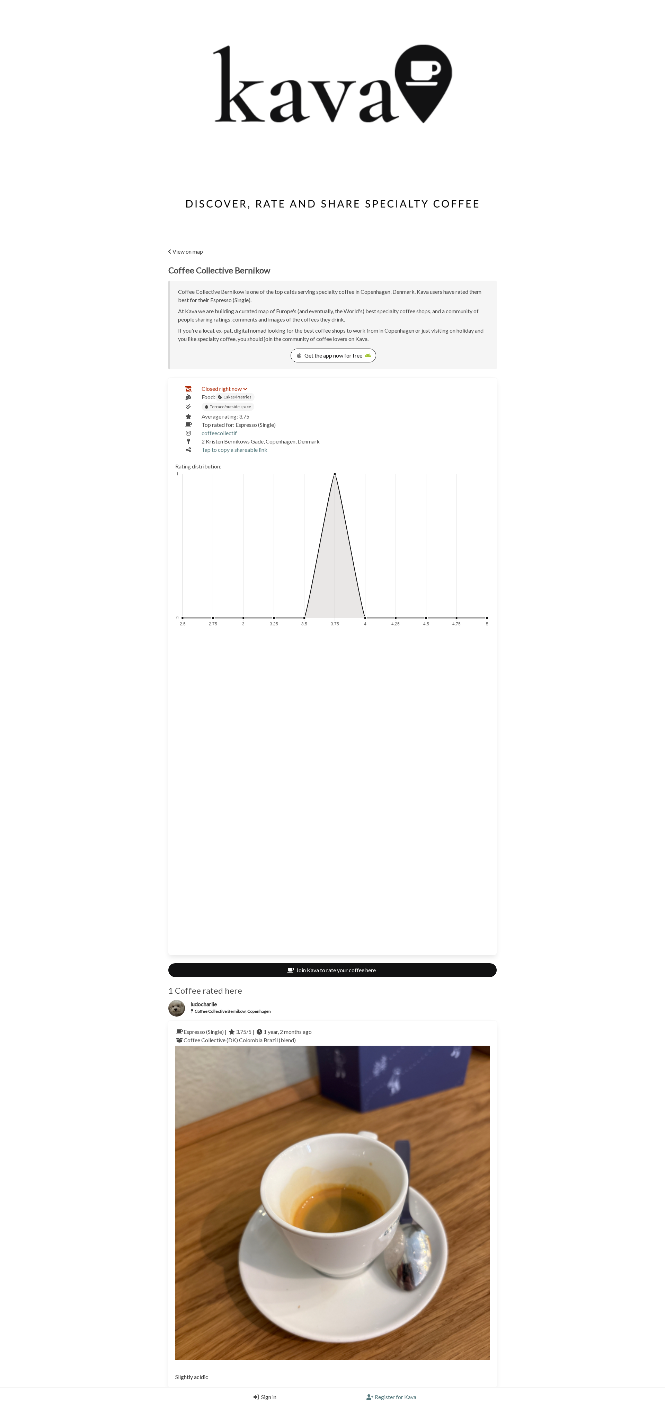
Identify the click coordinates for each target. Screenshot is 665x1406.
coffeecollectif (219, 433)
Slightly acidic (191, 1376)
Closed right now (222, 388)
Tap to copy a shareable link (234, 449)
